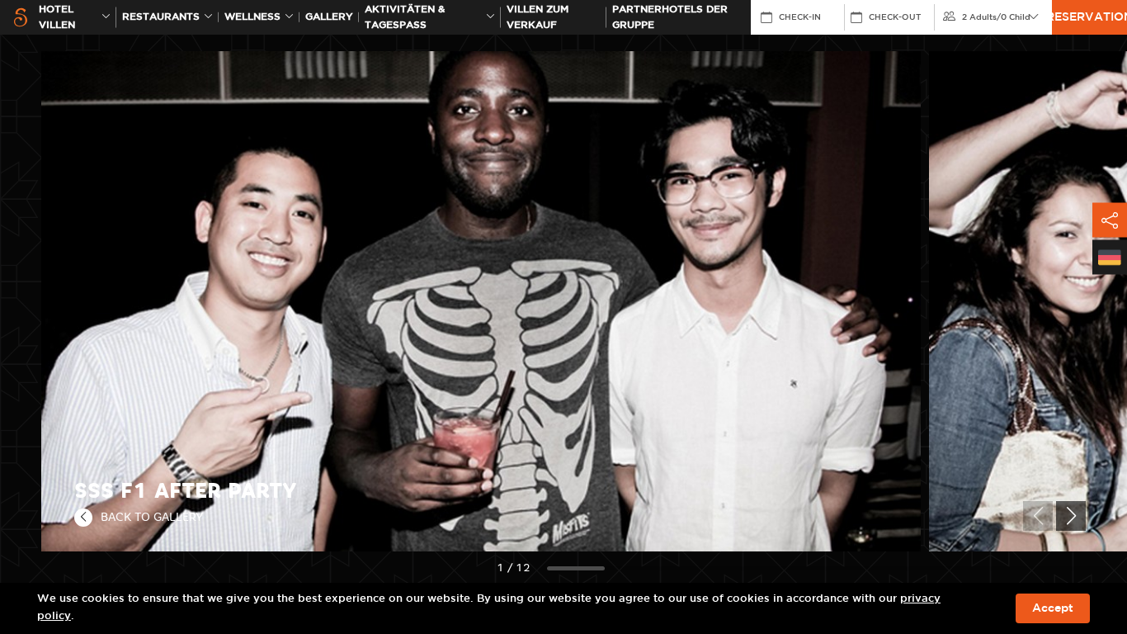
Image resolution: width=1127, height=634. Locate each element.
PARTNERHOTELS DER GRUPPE (670, 17)
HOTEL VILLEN (57, 17)
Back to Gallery (152, 516)
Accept (1052, 608)
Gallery (329, 16)
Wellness (252, 16)
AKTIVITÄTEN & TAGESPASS (405, 17)
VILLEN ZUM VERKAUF (537, 17)
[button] (1071, 516)
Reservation (1089, 17)
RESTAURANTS (161, 16)
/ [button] (996, 17)
